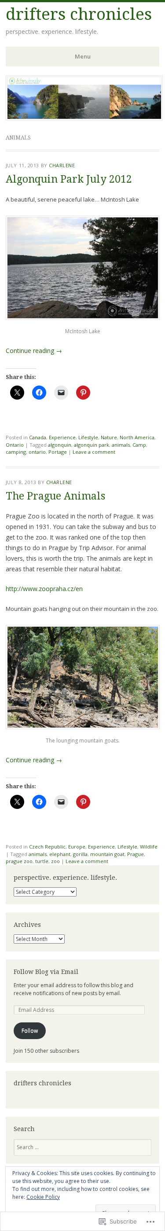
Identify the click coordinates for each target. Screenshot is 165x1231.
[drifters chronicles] (84, 118)
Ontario (15, 444)
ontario (37, 451)
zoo (55, 861)
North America (137, 437)
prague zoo (19, 861)
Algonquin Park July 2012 (69, 179)
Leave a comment (94, 451)
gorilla (80, 854)
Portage (57, 451)
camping (16, 451)
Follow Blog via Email (46, 971)
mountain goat (107, 854)
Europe (76, 846)
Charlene (62, 165)
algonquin (59, 444)
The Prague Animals (55, 496)
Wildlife (149, 846)
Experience (62, 437)
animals (121, 444)
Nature (109, 437)
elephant (59, 854)
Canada (37, 437)
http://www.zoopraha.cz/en (44, 588)
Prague (135, 854)
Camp (139, 444)
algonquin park (91, 444)
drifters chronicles (79, 14)
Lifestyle (88, 437)
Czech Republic (47, 846)
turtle (41, 861)
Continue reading (34, 350)
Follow (30, 1030)
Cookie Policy (43, 1197)
